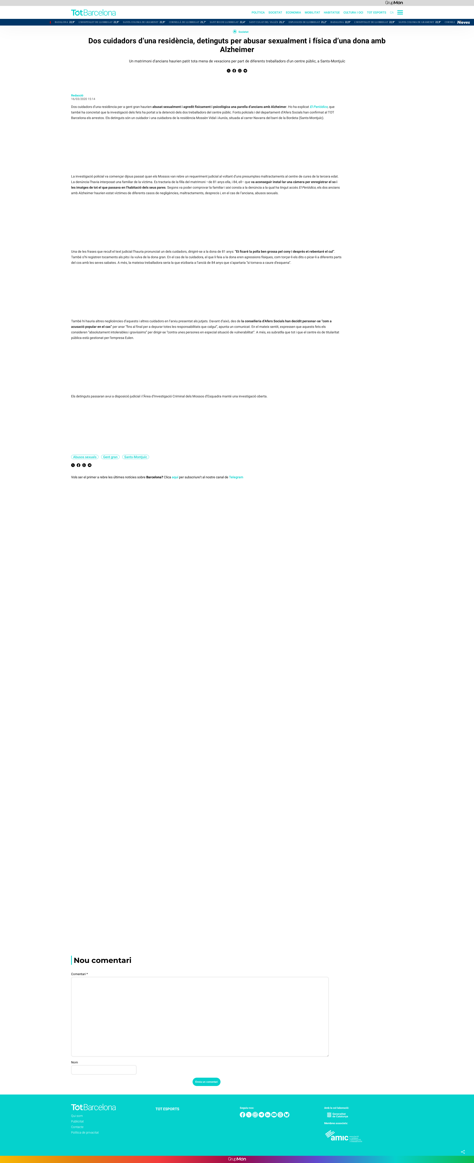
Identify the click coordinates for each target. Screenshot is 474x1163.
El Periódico (319, 107)
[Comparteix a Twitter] (229, 71)
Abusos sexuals (84, 457)
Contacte (77, 1127)
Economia (293, 12)
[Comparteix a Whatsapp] (240, 71)
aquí (175, 477)
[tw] (249, 1116)
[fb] (243, 1116)
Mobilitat (312, 12)
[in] (268, 1116)
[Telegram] (262, 1116)
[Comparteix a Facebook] (234, 71)
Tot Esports (376, 12)
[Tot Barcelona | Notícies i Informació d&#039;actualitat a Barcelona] (58, 17)
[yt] (274, 1116)
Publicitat (77, 1121)
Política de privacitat (85, 1132)
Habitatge (332, 12)
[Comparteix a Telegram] (245, 71)
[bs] (286, 1116)
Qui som (77, 1116)
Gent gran (110, 457)
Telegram (236, 477)
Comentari (79, 974)
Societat (275, 12)
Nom (74, 1062)
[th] (281, 1116)
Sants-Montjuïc (135, 457)
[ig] (255, 1116)
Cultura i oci (353, 12)
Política (258, 12)
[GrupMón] (394, 2)
